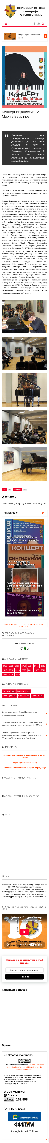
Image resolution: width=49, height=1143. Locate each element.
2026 (17, 674)
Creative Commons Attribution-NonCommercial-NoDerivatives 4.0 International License (25, 1067)
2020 (24, 670)
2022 (37, 670)
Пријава (24, 976)
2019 (17, 670)
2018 (11, 670)
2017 (5, 670)
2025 (11, 674)
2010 (5, 666)
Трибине (35, 696)
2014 (30, 666)
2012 (17, 666)
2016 (43, 666)
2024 (5, 674)
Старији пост (36, 624)
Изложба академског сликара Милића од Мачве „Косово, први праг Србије (24, 586)
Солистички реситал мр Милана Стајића (30, 36)
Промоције (7, 696)
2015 (36, 666)
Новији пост (12, 624)
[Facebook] (34, 23)
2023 (43, 670)
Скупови (22, 696)
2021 (30, 670)
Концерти (21, 691)
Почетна (23, 625)
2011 (11, 666)
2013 (24, 666)
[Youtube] (38, 23)
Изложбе (6, 691)
